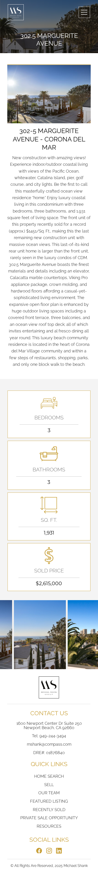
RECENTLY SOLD (49, 809)
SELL (49, 784)
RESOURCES (49, 826)
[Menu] (84, 12)
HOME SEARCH (49, 776)
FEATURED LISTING (49, 801)
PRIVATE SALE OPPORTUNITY (49, 817)
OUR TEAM (49, 792)
